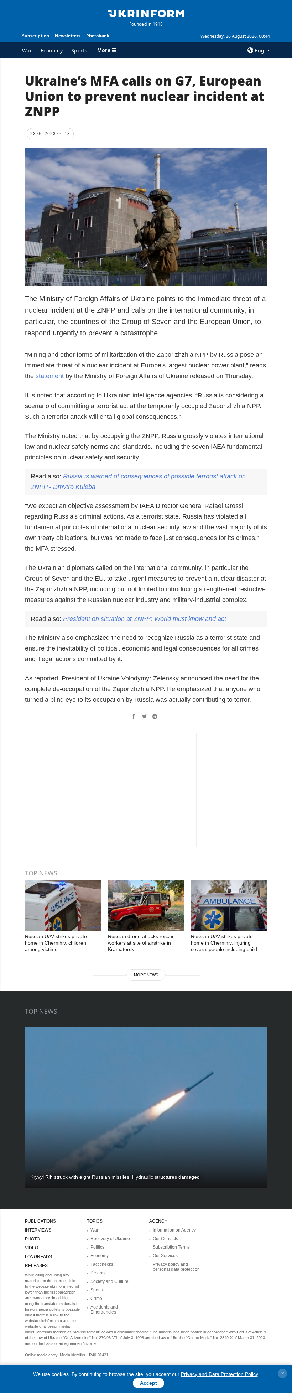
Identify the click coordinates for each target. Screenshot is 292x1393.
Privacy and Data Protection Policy (219, 1374)
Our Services (165, 1255)
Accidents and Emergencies (104, 1310)
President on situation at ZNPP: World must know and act (144, 618)
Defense (98, 1272)
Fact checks (101, 1264)
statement (51, 376)
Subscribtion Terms (171, 1247)
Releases (36, 1265)
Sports (79, 50)
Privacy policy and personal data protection (176, 1267)
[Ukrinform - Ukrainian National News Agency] (146, 13)
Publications (40, 1221)
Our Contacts (165, 1238)
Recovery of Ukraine (110, 1238)
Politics (97, 1247)
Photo (32, 1239)
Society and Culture (109, 1281)
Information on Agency (174, 1230)
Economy (52, 50)
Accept (148, 1383)
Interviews (38, 1230)
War (27, 50)
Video (31, 1247)
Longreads (38, 1256)
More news (146, 975)
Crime (96, 1298)
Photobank (97, 36)
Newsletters (67, 36)
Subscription (35, 36)
